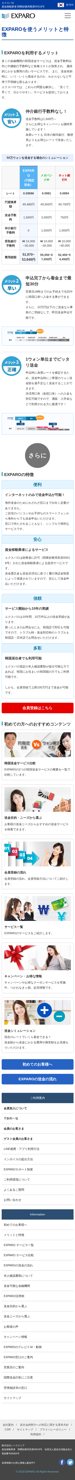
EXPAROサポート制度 (18, 1169)
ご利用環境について (17, 1179)
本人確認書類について (18, 1275)
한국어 (70, 4)
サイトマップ (12, 1398)
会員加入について (15, 1108)
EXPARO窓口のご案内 (18, 1357)
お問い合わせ (12, 1199)
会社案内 (8, 1424)
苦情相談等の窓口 (15, 1387)
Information (37, 1214)
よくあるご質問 (14, 1189)
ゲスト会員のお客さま (18, 1138)
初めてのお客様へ (15, 1224)
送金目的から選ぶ (15, 1306)
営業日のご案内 (14, 1367)
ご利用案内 (37, 1098)
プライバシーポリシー (53, 1429)
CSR (7, 1429)
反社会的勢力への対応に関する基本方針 (44, 1424)
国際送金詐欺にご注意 (18, 1377)
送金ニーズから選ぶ (17, 1316)
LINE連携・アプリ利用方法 (21, 1149)
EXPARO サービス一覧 (19, 1245)
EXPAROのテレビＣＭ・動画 (23, 1347)
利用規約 (35, 1434)
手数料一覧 (11, 1118)
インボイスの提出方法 (18, 1159)
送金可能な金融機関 (17, 1285)
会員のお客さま (14, 1128)
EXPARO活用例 (14, 1296)
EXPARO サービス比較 (19, 1255)
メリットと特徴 (14, 1235)
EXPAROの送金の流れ (18, 1265)
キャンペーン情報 (15, 1336)
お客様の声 (11, 1326)
